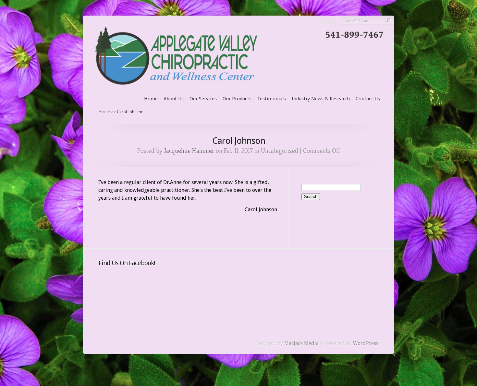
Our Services (203, 99)
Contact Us (368, 99)
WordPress (365, 343)
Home (151, 99)
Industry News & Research (321, 99)
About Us (174, 99)
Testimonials (271, 99)
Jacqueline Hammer (189, 151)
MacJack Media (301, 343)
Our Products (237, 99)
